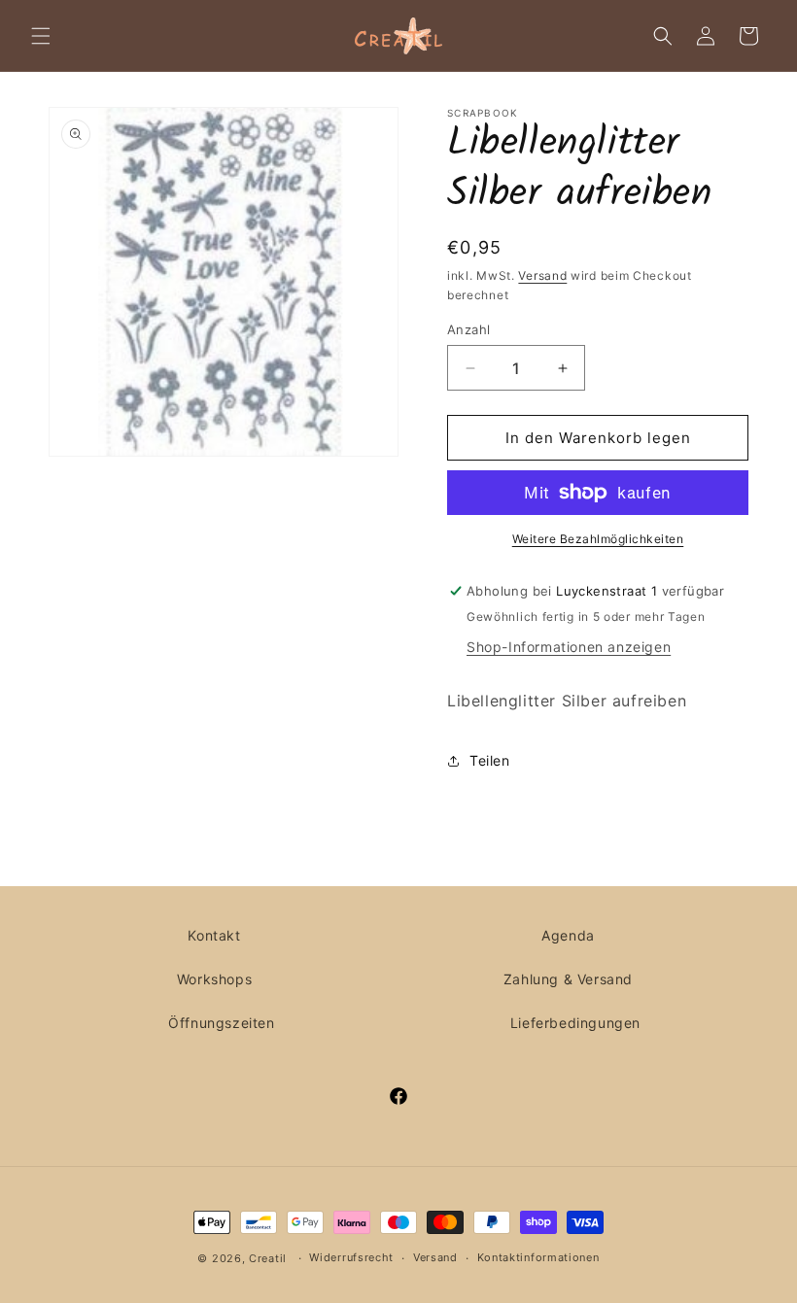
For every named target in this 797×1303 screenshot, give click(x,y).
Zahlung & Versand (568, 979)
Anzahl (468, 329)
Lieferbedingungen (575, 1022)
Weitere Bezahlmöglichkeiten (598, 538)
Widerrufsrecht (351, 1257)
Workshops (214, 979)
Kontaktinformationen (538, 1257)
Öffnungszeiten (221, 1022)
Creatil (268, 1258)
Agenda (568, 935)
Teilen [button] (489, 760)
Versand (542, 275)
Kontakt (214, 935)
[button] (40, 36)
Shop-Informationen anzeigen (569, 646)
